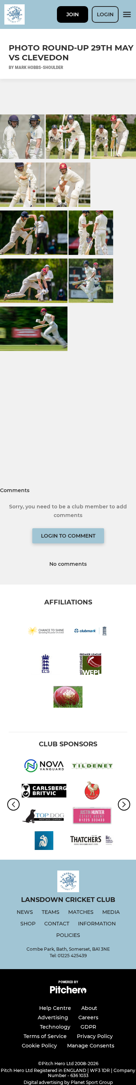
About (89, 1008)
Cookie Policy (39, 1045)
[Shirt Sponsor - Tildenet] (92, 767)
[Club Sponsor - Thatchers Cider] (92, 841)
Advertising (53, 1017)
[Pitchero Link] (68, 991)
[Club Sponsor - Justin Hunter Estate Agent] (92, 817)
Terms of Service (45, 1036)
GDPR (88, 1027)
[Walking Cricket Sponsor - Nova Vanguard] (44, 767)
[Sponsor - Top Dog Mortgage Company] (44, 817)
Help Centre (55, 1008)
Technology (55, 1027)
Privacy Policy (95, 1036)
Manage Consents (90, 1045)
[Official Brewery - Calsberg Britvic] (44, 792)
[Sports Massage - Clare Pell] (44, 841)
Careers (88, 1017)
